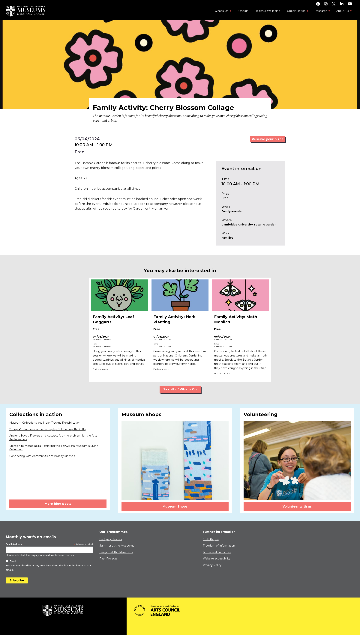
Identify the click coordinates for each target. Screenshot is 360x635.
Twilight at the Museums (116, 552)
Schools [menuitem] (243, 11)
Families (227, 237)
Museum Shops (175, 506)
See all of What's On (180, 389)
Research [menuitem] (319, 12)
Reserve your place (268, 139)
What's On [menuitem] (220, 12)
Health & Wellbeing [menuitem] (267, 11)
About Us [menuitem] (340, 12)
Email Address (15, 544)
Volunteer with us (297, 506)
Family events (231, 211)
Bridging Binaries (110, 539)
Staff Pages (211, 539)
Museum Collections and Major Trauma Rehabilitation (45, 422)
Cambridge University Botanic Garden (248, 224)
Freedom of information (219, 545)
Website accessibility (216, 558)
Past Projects (108, 558)
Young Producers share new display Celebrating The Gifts (47, 429)
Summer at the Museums (116, 545)
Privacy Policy (212, 565)
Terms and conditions (217, 552)
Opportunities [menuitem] (294, 12)
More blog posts (58, 503)
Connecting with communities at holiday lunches (42, 456)
